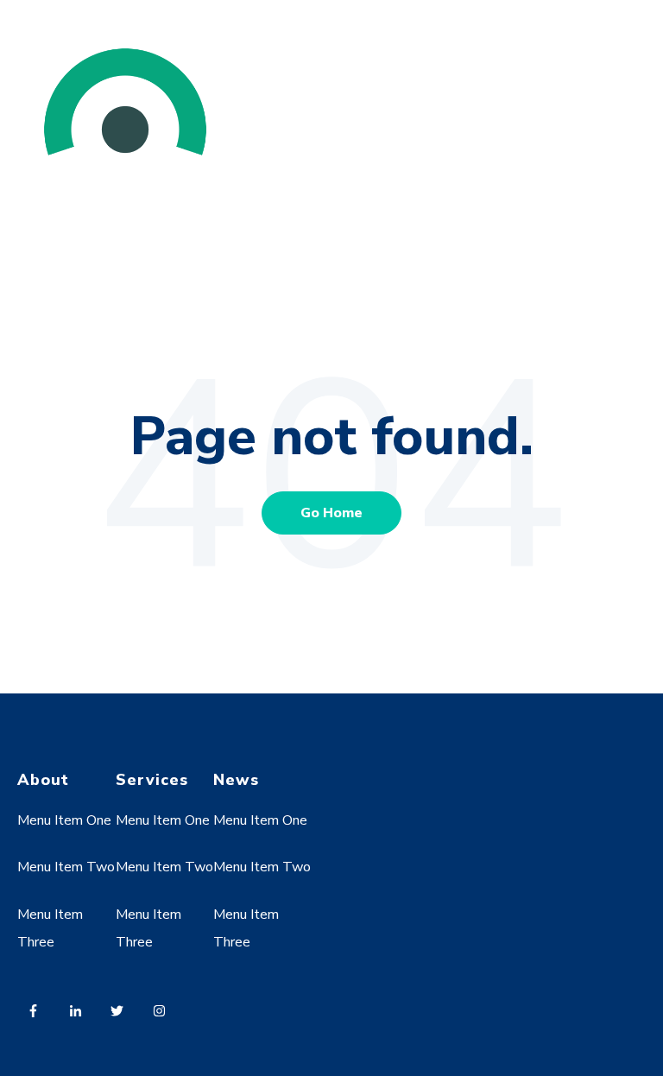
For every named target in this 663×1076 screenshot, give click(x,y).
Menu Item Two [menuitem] (66, 867)
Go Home (331, 512)
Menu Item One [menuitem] (64, 820)
